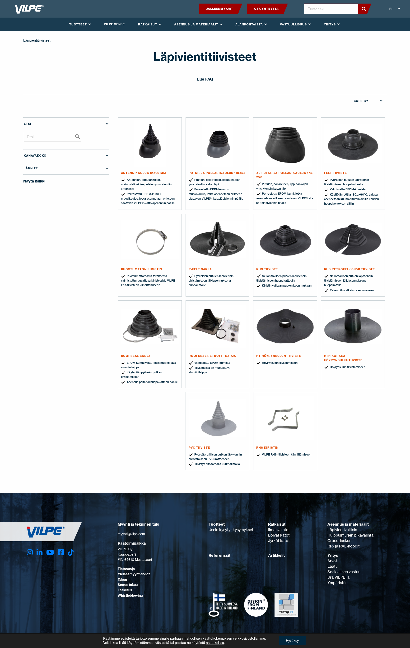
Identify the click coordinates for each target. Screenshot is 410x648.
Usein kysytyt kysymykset (231, 529)
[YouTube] (50, 552)
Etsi (27, 123)
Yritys (332, 555)
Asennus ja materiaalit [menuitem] (196, 24)
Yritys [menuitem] (330, 24)
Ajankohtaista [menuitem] (249, 24)
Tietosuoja (126, 569)
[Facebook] (61, 552)
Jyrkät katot (279, 540)
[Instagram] (30, 552)
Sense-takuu (128, 585)
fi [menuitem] (391, 8)
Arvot (332, 560)
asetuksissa (215, 643)
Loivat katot (279, 535)
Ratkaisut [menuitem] (147, 24)
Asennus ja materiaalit (348, 524)
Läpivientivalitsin (342, 529)
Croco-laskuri (339, 540)
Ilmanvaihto (278, 529)
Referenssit (219, 555)
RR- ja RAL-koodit (343, 546)
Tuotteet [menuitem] (78, 24)
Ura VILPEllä (338, 577)
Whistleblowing (130, 595)
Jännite (31, 168)
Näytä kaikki (34, 181)
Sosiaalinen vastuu (343, 571)
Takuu (122, 579)
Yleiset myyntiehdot (134, 574)
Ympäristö (336, 582)
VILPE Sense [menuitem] (114, 24)
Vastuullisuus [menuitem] (293, 24)
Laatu (332, 566)
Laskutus (125, 590)
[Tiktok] (70, 552)
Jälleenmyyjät (219, 8)
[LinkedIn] (39, 552)
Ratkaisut (276, 524)
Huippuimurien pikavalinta (350, 535)
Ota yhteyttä (266, 8)
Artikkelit (276, 555)
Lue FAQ (205, 79)
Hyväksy (292, 640)
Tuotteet (217, 524)
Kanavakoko (35, 155)
